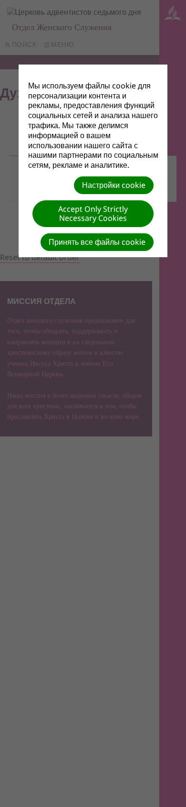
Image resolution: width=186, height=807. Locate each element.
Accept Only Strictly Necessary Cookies (93, 213)
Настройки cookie (113, 185)
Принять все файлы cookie (97, 242)
